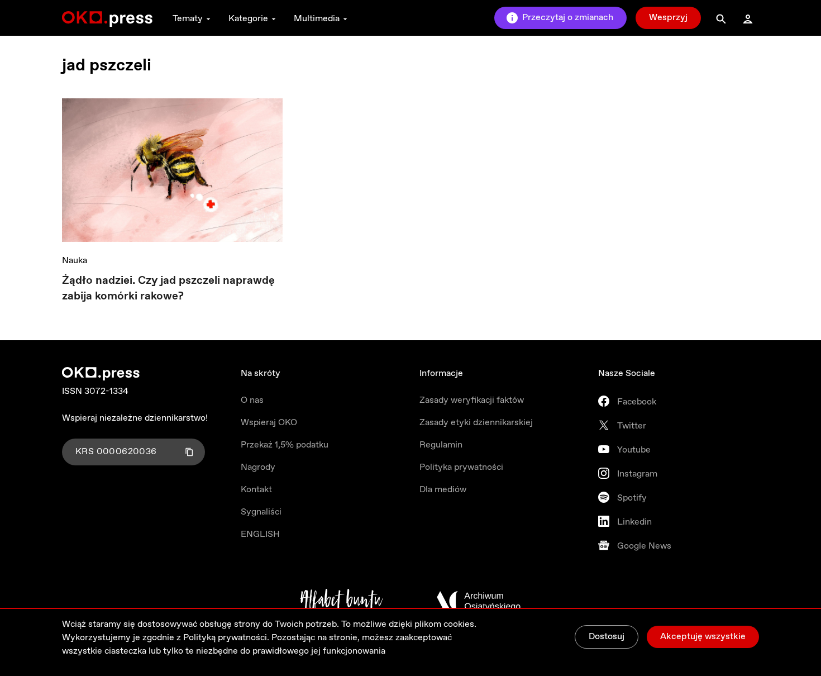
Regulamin (440, 445)
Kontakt (256, 490)
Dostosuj (606, 636)
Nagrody (258, 467)
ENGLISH (260, 534)
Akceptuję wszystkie (703, 636)
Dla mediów (442, 490)
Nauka (74, 260)
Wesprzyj (668, 17)
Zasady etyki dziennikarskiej (476, 423)
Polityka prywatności (461, 467)
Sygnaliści (261, 512)
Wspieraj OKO (269, 423)
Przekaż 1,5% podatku (284, 445)
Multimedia (317, 19)
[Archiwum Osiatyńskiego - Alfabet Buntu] (341, 601)
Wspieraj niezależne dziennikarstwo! (135, 418)
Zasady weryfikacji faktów (471, 400)
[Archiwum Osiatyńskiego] (479, 601)
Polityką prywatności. (226, 638)
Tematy (188, 19)
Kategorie (248, 19)
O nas (252, 400)
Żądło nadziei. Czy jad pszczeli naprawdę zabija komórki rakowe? (168, 288)
